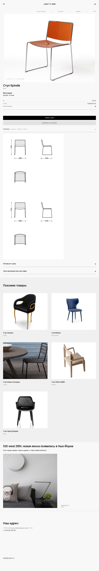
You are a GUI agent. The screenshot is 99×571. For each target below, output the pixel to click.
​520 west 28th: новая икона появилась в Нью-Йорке (38, 446)
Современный (91, 103)
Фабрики (78, 11)
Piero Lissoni (7, 93)
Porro (94, 11)
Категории (60, 11)
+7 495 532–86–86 (9, 530)
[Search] (95, 4)
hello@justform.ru (8, 558)
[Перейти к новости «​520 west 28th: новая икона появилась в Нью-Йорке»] (30, 481)
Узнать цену (49, 118)
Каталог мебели (41, 11)
